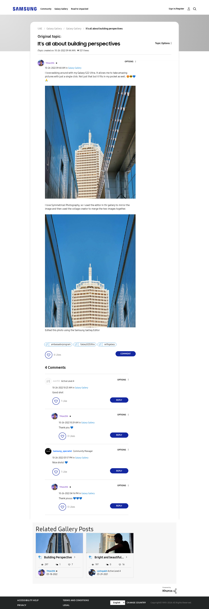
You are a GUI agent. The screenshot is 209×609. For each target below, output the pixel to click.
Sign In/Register (176, 8)
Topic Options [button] (162, 43)
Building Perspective (58, 557)
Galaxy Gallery (61, 9)
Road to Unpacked (79, 9)
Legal (66, 605)
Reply (119, 400)
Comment (125, 353)
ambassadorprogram (61, 344)
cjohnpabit (102, 571)
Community (45, 9)
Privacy (21, 605)
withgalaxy (109, 344)
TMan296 (51, 571)
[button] (130, 61)
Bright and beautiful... (109, 557)
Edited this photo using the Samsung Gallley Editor (72, 330)
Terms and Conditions (76, 600)
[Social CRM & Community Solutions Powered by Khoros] (169, 590)
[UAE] (25, 8)
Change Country (136, 602)
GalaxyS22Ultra (87, 344)
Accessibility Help (28, 600)
